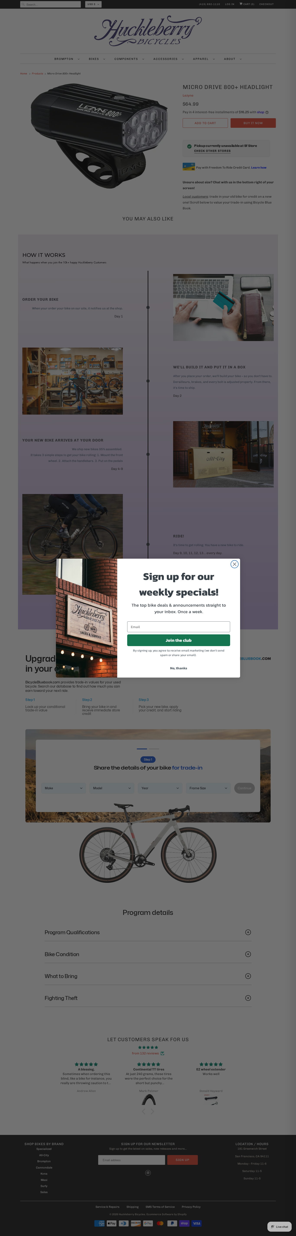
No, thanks (178, 668)
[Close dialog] (234, 564)
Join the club (179, 640)
